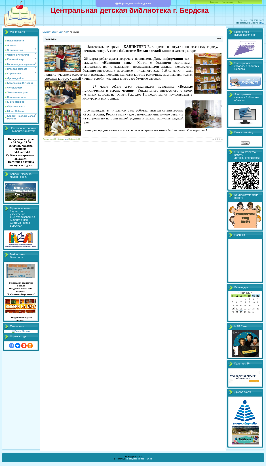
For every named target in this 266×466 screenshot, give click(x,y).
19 (233, 309)
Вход (240, 2)
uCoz (149, 459)
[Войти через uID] (11, 345)
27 (237, 312)
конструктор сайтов (135, 459)
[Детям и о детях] (245, 434)
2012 (54, 32)
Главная (214, 2)
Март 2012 (245, 293)
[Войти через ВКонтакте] (17, 345)
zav (66, 139)
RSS (262, 23)
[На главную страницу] (20, 28)
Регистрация (227, 2)
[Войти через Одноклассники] (30, 345)
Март (61, 32)
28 (67, 32)
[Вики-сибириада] (245, 425)
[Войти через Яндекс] (24, 345)
